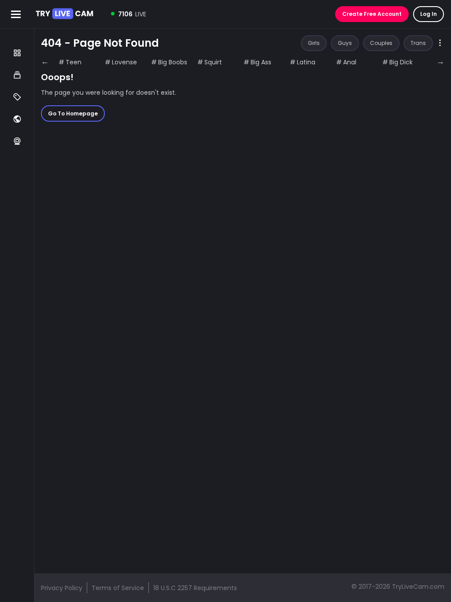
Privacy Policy (61, 587)
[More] (440, 43)
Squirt (213, 62)
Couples (381, 43)
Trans (418, 43)
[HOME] (17, 53)
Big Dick (401, 62)
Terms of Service (118, 587)
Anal (349, 62)
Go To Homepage (73, 113)
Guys (345, 43)
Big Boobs (172, 62)
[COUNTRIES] (17, 119)
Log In (428, 14)
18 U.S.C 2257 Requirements (195, 587)
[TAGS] (17, 97)
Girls (314, 43)
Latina (306, 62)
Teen (73, 62)
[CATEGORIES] (17, 75)
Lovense (124, 62)
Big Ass (261, 62)
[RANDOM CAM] (17, 141)
